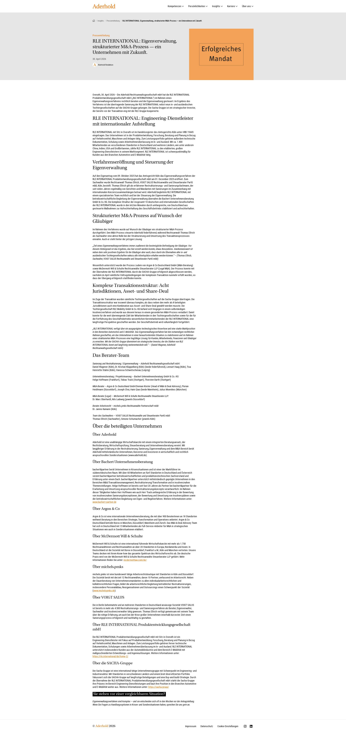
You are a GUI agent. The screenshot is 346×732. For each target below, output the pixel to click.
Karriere (231, 6)
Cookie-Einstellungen (227, 726)
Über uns (246, 6)
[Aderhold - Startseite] (104, 6)
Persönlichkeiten (196, 6)
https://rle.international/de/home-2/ (110, 656)
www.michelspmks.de (104, 590)
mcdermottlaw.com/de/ (135, 560)
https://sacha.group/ (158, 687)
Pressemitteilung (113, 21)
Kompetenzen (174, 6)
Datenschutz (207, 726)
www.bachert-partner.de (104, 502)
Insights (216, 6)
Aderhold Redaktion (105, 65)
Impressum (190, 726)
